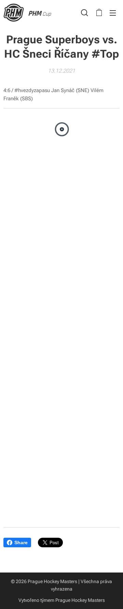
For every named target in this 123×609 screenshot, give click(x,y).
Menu (113, 12)
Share (21, 542)
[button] (84, 12)
